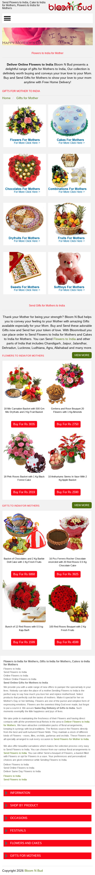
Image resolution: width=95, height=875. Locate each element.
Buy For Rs (24, 424)
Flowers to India (64, 339)
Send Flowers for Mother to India (71, 739)
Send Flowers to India (15, 753)
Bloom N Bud (34, 870)
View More (81, 355)
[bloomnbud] (70, 5)
